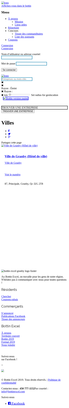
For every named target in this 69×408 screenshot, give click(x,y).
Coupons (13, 39)
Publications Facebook (13, 316)
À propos (13, 18)
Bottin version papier (17, 98)
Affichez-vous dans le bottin (16, 5)
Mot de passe (8, 63)
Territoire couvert (10, 336)
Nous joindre (8, 345)
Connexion (7, 45)
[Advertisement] (34, 232)
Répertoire (13, 27)
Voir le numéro (12, 174)
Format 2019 (8, 342)
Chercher (6, 296)
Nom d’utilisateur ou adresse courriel (20, 54)
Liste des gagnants (24, 36)
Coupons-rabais (9, 299)
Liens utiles (21, 24)
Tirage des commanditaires (29, 33)
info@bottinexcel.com (13, 391)
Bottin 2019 (7, 339)
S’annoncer (7, 313)
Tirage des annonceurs (13, 319)
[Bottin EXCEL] (5, 2)
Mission (19, 21)
